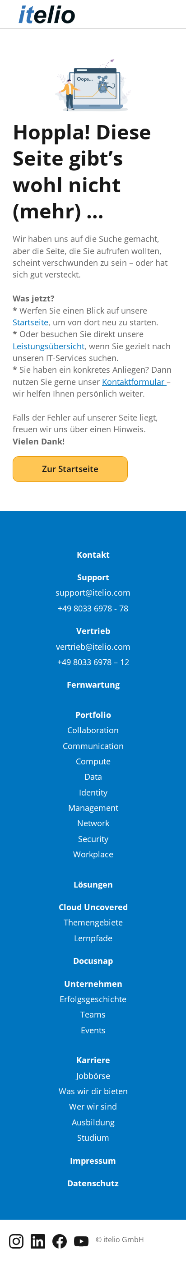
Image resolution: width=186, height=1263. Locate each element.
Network (93, 823)
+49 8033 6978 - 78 (93, 608)
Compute (93, 761)
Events (93, 1030)
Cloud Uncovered (93, 907)
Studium (93, 1137)
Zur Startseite (70, 469)
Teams (93, 1014)
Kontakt (93, 554)
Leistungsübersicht (48, 346)
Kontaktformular (134, 381)
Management (93, 807)
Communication (93, 745)
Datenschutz (93, 1183)
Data (93, 776)
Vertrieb (93, 630)
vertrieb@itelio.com (93, 646)
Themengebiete (93, 922)
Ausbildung (93, 1122)
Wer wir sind (93, 1106)
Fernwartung (93, 684)
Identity (93, 792)
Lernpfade (93, 938)
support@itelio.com (93, 592)
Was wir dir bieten (93, 1091)
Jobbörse (93, 1075)
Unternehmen (93, 983)
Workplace (93, 854)
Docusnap (93, 960)
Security (93, 838)
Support (93, 577)
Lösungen (93, 884)
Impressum (93, 1160)
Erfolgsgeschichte (93, 999)
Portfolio (93, 714)
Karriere (93, 1060)
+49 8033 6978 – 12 (93, 662)
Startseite (30, 322)
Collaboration (93, 730)
